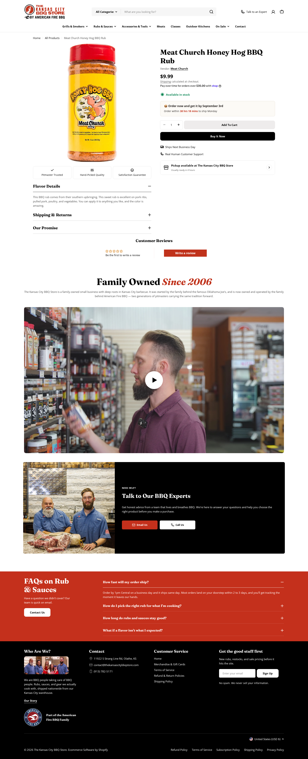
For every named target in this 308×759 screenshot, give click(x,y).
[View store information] (269, 167)
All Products (52, 38)
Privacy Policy (275, 750)
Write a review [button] (185, 253)
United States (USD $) (267, 739)
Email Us (142, 525)
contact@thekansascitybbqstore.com (116, 665)
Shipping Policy (253, 750)
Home (36, 38)
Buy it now (217, 136)
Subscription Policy (228, 750)
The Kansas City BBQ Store (50, 750)
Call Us (180, 525)
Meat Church (179, 68)
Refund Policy (179, 750)
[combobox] (154, 11)
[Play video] (154, 380)
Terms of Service (202, 750)
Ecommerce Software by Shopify (88, 750)
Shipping (165, 81)
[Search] (211, 12)
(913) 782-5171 (103, 671)
